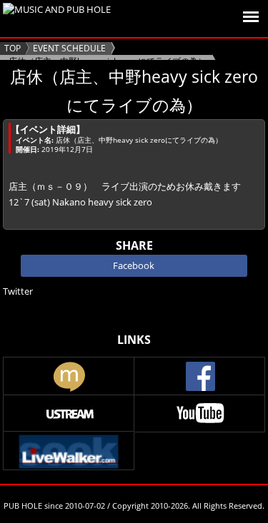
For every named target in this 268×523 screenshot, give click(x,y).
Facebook (133, 265)
